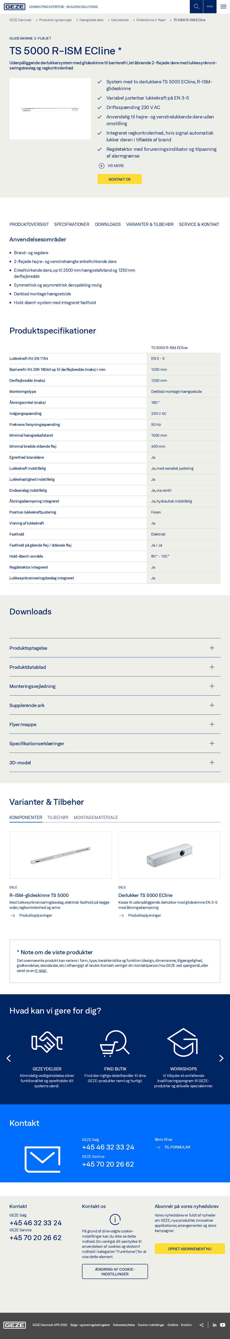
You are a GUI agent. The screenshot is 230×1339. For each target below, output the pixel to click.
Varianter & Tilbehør (149, 224)
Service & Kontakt (199, 224)
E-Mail (41, 970)
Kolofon (186, 1325)
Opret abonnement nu (190, 1249)
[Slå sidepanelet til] (223, 6)
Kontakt (18, 1206)
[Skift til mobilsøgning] (210, 6)
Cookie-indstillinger (151, 1325)
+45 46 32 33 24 (108, 1147)
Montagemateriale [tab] (96, 817)
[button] (7, 1058)
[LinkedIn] (214, 1325)
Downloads (108, 224)
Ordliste (173, 1325)
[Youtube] (223, 1325)
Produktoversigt (29, 224)
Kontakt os (120, 179)
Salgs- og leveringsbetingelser (90, 1325)
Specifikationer (71, 224)
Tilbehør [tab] (58, 817)
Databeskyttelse (124, 1325)
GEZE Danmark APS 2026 (50, 1325)
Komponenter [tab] (25, 817)
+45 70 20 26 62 (108, 1164)
